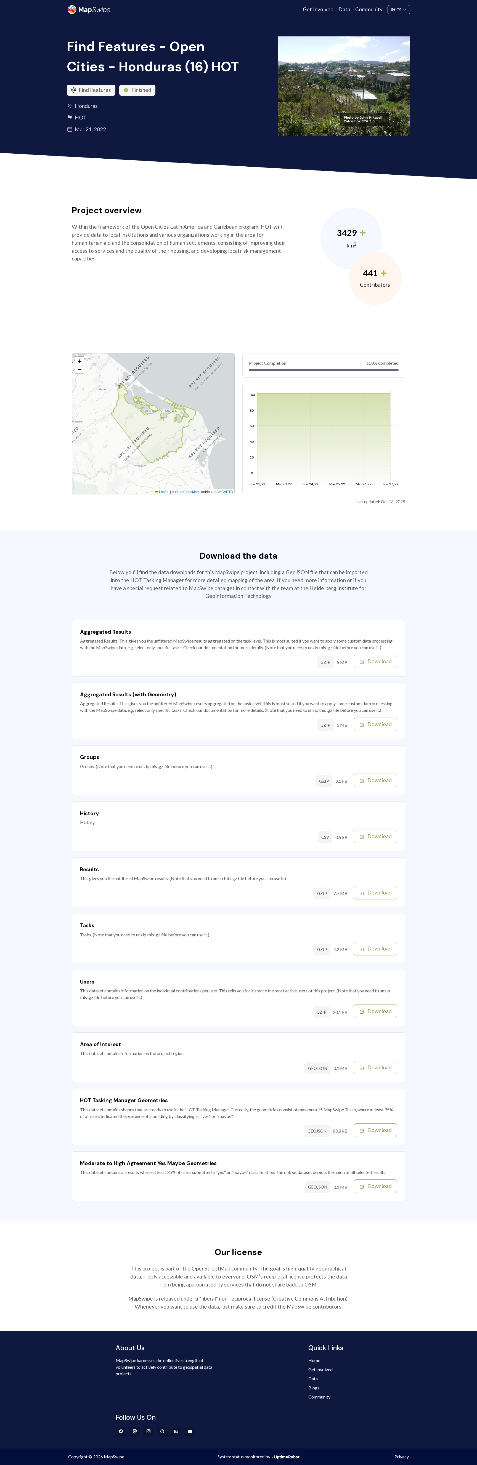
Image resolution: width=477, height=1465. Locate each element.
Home (314, 1360)
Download (379, 661)
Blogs (313, 1387)
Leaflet (163, 491)
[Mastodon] (134, 1431)
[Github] (162, 1431)
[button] (79, 361)
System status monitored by (244, 1456)
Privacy (401, 1456)
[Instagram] (148, 1431)
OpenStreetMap (187, 491)
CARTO (227, 491)
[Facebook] (121, 1431)
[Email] (190, 1431)
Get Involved (318, 9)
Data (344, 9)
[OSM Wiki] (176, 1431)
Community (369, 9)
